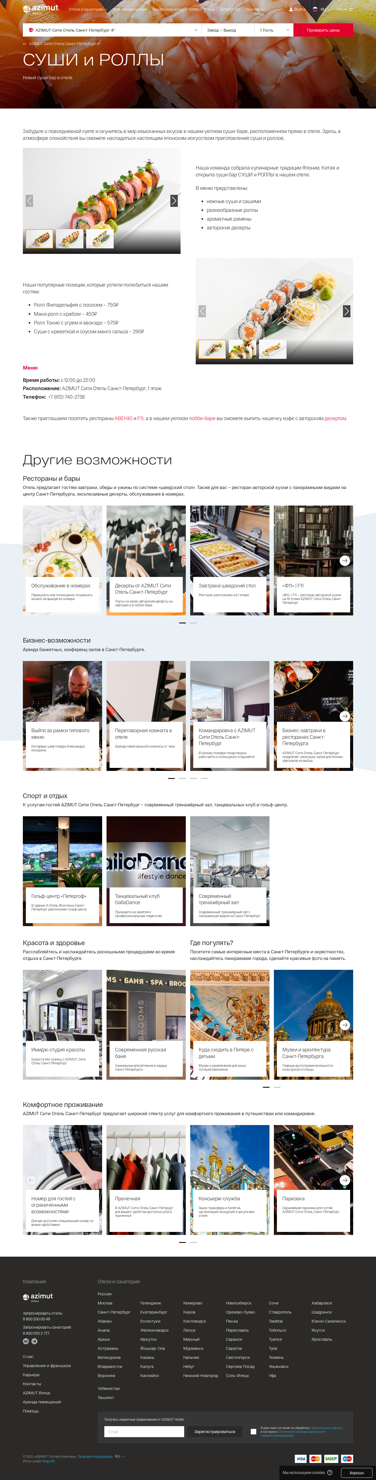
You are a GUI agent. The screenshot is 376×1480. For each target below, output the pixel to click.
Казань (147, 1357)
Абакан (105, 1320)
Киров (189, 1311)
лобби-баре (202, 418)
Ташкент (106, 1397)
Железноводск (154, 1330)
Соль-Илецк (237, 1375)
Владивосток (110, 1366)
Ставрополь (280, 1311)
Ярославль (322, 1339)
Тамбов (276, 1320)
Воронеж (106, 1375)
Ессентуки (150, 1320)
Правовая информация (95, 1456)
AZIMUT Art (230, 9)
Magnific (48, 1461)
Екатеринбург (153, 1311)
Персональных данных (326, 1427)
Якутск (318, 1330)
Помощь (31, 1410)
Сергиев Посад (240, 1366)
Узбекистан (109, 1388)
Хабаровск (322, 1302)
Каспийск (149, 1375)
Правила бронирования (277, 1435)
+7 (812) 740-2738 (66, 397)
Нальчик (191, 1357)
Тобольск (277, 1330)
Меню (342, 9)
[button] (171, 778)
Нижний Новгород (200, 1375)
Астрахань (108, 1348)
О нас (28, 1356)
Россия (104, 1293)
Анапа (104, 1330)
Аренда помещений (42, 1401)
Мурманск (193, 1348)
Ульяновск (279, 1366)
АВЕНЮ (123, 418)
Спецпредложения (130, 9)
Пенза (232, 1320)
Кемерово (192, 1302)
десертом (335, 418)
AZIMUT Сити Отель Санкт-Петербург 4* (65, 43)
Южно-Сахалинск (329, 1320)
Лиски (189, 1330)
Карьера (31, 1374)
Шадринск (322, 1311)
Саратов (234, 1348)
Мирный (191, 1339)
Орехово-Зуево (240, 1311)
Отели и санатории (86, 9)
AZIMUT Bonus (202, 9)
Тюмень (276, 1357)
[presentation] (31, 560)
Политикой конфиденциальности (302, 1431)
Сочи (274, 1302)
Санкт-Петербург (114, 1311)
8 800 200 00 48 (36, 1319)
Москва (105, 1302)
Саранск (234, 1339)
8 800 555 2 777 (36, 1333)
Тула (273, 1348)
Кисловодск (194, 1320)
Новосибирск (239, 1302)
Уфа (272, 1375)
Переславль (237, 1330)
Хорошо (357, 1472)
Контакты (254, 9)
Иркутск (148, 1339)
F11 (140, 418)
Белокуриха (109, 1357)
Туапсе (275, 1339)
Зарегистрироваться (214, 1431)
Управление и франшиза (47, 1365)
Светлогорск (238, 1357)
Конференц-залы (167, 9)
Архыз (104, 1339)
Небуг (188, 1366)
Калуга (147, 1366)
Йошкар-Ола (152, 1348)
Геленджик (150, 1302)
